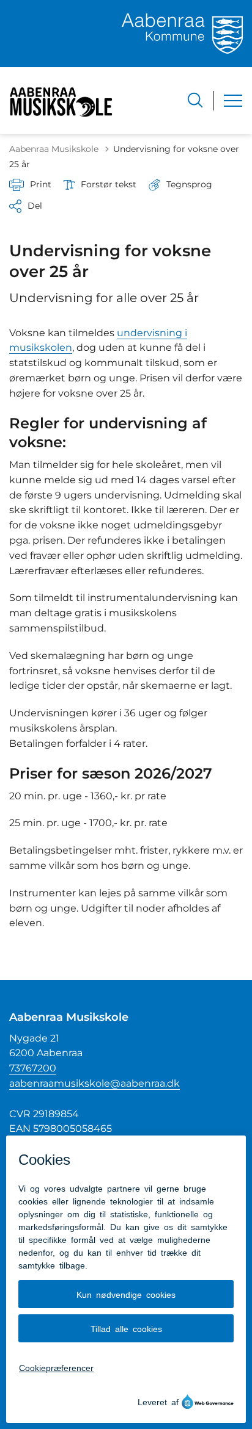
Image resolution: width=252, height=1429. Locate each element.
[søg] (195, 100)
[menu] (233, 100)
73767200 (32, 1068)
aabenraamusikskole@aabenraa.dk (94, 1083)
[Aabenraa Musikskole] (62, 100)
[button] (180, 184)
